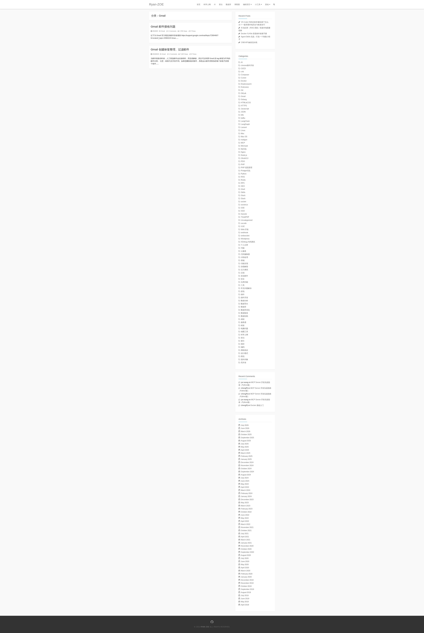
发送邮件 (244, 276)
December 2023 (247, 499)
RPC (243, 183)
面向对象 (244, 359)
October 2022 (246, 512)
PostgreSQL (246, 171)
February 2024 (246, 493)
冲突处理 (244, 257)
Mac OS (244, 137)
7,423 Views (184, 54)
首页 (198, 4)
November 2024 (247, 465)
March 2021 (245, 540)
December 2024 (247, 462)
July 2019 (245, 595)
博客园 (237, 4)
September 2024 (247, 472)
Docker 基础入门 (257, 405)
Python (243, 174)
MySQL (244, 149)
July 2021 (245, 534)
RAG (243, 177)
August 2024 (246, 475)
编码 (242, 347)
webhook (244, 232)
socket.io (244, 205)
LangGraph (245, 124)
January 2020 (246, 577)
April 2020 (245, 568)
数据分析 (244, 301)
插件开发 (244, 297)
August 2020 (246, 555)
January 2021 (246, 543)
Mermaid (244, 146)
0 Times (193, 31)
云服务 (243, 251)
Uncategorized (246, 220)
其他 (267, 4)
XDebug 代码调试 (248, 242)
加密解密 (244, 267)
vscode (244, 223)
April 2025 (245, 450)
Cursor (243, 78)
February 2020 (246, 574)
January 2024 (246, 496)
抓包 (242, 291)
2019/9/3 (155, 31)
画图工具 (244, 332)
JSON (243, 112)
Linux (243, 130)
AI (215, 4)
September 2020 (247, 552)
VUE (243, 226)
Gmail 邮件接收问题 (163, 26)
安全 (242, 279)
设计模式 (244, 353)
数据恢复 (244, 313)
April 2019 (245, 605)
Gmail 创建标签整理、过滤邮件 (170, 49)
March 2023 (245, 506)
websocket (245, 236)
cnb (242, 72)
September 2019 (247, 589)
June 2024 (245, 481)
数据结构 (244, 316)
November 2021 (247, 527)
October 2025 (246, 434)
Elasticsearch (246, 84)
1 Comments (172, 31)
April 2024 (245, 487)
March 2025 (245, 453)
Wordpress (245, 239)
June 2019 (245, 599)
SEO (243, 186)
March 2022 (245, 524)
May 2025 (245, 447)
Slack (243, 195)
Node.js (244, 155)
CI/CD (243, 68)
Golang (244, 99)
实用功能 (244, 282)
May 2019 (245, 602)
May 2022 (245, 518)
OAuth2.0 (244, 158)
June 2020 (245, 561)
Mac (242, 133)
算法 (220, 4)
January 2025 (246, 459)
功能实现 (244, 263)
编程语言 (246, 4)
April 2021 (245, 537)
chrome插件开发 (247, 65)
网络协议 (244, 350)
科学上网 (207, 4)
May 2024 (245, 484)
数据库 (228, 4)
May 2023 (245, 503)
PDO (243, 161)
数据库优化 (245, 310)
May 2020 (245, 564)
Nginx (243, 152)
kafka (243, 118)
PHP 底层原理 (246, 167)
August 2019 (246, 592)
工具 (242, 285)
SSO (243, 211)
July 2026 (245, 425)
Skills (243, 192)
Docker (244, 81)
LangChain (245, 121)
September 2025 (247, 438)
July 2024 (245, 478)
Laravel (244, 127)
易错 (242, 319)
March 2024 (245, 490)
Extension (245, 87)
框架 (242, 325)
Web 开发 (245, 229)
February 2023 (246, 509)
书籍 (242, 248)
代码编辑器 (245, 254)
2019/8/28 (155, 54)
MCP (243, 143)
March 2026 (245, 431)
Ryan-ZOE (156, 4)
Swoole (244, 214)
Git (242, 90)
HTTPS (244, 106)
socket (243, 202)
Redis (243, 180)
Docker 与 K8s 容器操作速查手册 (254, 33)
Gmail (163, 31)
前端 (242, 260)
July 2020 (245, 558)
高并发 (243, 362)
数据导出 (244, 304)
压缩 (242, 273)
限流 (242, 356)
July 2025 (245, 444)
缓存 (242, 344)
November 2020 (247, 546)
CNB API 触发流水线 (249, 42)
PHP (243, 164)
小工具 (257, 4)
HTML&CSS (246, 102)
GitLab (243, 93)
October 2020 (246, 549)
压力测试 (244, 270)
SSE (243, 208)
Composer (245, 75)
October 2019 (246, 586)
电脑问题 (244, 328)
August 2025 (246, 441)
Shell (243, 189)
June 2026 (245, 428)
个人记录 (244, 245)
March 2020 (245, 571)
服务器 (243, 322)
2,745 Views (183, 31)
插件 (242, 294)
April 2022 (245, 521)
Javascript (245, 109)
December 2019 (247, 580)
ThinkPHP (245, 217)
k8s (242, 115)
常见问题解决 (246, 288)
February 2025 (246, 456)
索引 (242, 341)
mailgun (244, 140)
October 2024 (246, 468)
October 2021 (246, 530)
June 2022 (245, 515)
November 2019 (247, 583)
